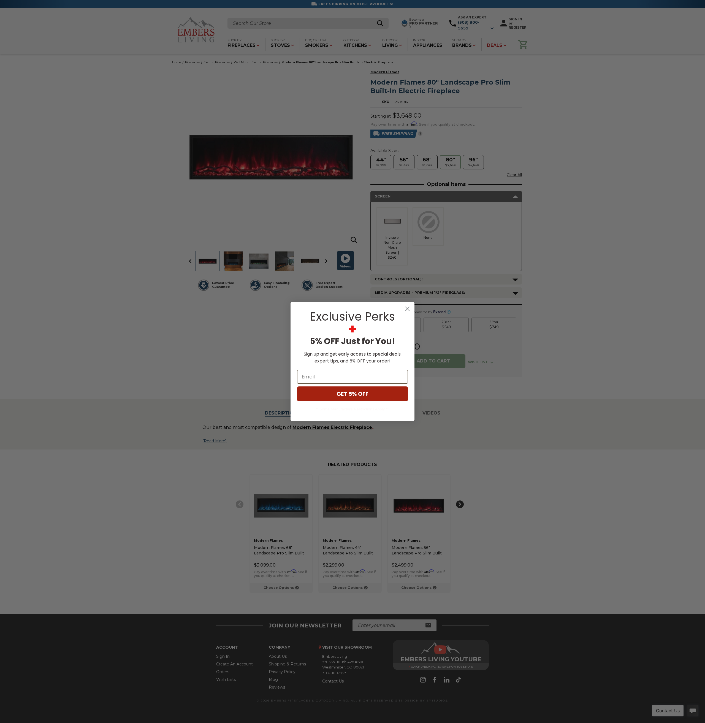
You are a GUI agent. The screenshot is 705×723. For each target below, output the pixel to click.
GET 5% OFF (352, 394)
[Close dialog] (407, 309)
